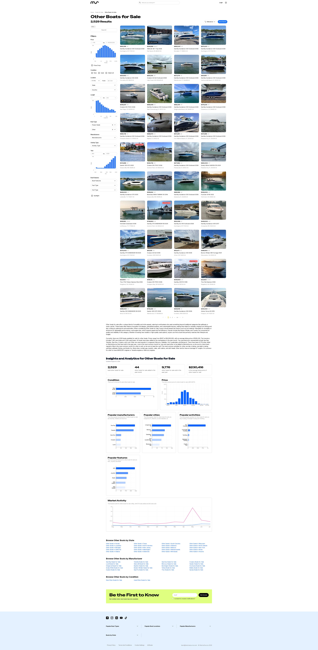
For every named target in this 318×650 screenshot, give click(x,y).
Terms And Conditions (125, 645)
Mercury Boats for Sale (169, 564)
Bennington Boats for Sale (170, 566)
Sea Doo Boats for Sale (169, 562)
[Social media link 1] (107, 618)
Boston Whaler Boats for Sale (143, 568)
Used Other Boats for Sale (142, 580)
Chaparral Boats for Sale (113, 566)
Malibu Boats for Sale (196, 568)
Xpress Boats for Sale (196, 570)
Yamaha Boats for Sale (141, 562)
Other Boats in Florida (112, 543)
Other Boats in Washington (142, 549)
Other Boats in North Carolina (143, 545)
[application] (132, 392)
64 (177, 317)
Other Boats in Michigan (113, 547)
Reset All (104, 30)
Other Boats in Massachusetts (171, 549)
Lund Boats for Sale (112, 564)
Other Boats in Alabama (169, 545)
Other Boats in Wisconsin (197, 543)
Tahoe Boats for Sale (168, 568)
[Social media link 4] (121, 618)
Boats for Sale (99, 12)
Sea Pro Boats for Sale (141, 570)
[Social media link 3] (116, 618)
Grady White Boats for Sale (114, 568)
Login (221, 2)
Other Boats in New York (197, 547)
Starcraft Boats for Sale (141, 564)
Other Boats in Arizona (196, 551)
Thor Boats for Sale (168, 570)
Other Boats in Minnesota (169, 551)
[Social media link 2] (112, 618)
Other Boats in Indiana (113, 551)
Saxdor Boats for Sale (196, 564)
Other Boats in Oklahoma (141, 551)
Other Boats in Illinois (195, 549)
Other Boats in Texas (140, 543)
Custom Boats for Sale (113, 570)
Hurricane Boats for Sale (197, 566)
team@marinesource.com (189, 645)
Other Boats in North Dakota (198, 545)
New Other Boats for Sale (114, 580)
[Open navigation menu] (225, 2)
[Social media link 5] (126, 618)
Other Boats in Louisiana (113, 545)
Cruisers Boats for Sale (196, 562)
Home (92, 12)
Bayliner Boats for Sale (141, 566)
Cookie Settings (139, 645)
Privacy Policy (111, 645)
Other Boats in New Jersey (142, 547)
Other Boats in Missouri (169, 547)
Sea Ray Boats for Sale (113, 562)
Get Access (203, 595)
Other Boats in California (113, 549)
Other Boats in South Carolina (171, 543)
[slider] (95, 57)
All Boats (150, 645)
